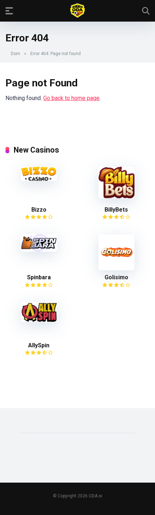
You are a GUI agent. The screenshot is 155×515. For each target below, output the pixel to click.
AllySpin (38, 345)
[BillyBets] (116, 196)
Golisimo (116, 277)
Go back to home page (71, 98)
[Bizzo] (39, 179)
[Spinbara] (39, 249)
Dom (15, 53)
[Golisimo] (116, 268)
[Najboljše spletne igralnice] (77, 10)
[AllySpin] (39, 320)
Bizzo (38, 209)
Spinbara (39, 277)
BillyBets (116, 209)
